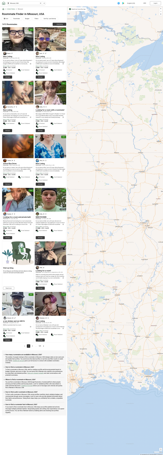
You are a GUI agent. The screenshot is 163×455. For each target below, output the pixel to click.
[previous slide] (5, 200)
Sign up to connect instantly (35, 373)
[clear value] (40, 3)
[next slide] (30, 200)
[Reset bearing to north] (160, 14)
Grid (7, 18)
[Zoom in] (160, 8)
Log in (155, 3)
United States (11, 9)
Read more (9, 288)
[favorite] (4, 29)
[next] (44, 3)
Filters (36, 18)
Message (7, 77)
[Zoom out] (160, 11)
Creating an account (18, 361)
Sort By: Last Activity (50, 18)
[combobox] (24, 3)
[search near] (8, 3)
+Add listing (59, 24)
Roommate (16, 18)
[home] (3, 9)
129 (40, 346)
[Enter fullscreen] (160, 449)
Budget (27, 18)
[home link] (3, 3)
